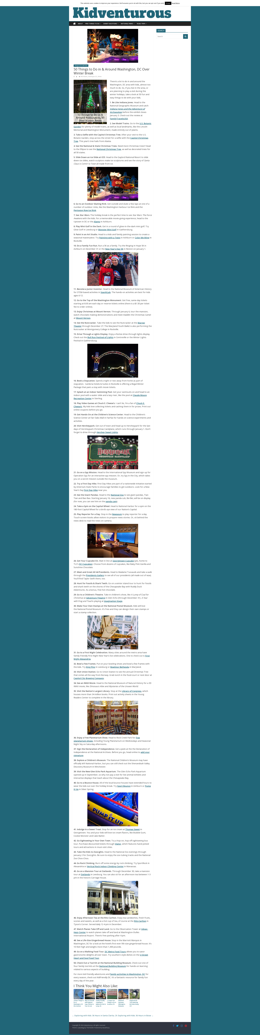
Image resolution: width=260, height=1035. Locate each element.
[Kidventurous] (74, 24)
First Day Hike (91, 490)
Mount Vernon (83, 318)
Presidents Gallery (95, 575)
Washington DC (92, 76)
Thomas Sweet (132, 829)
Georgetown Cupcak (123, 560)
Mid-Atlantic (84, 76)
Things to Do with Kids (81, 66)
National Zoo (117, 495)
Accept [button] (168, 3)
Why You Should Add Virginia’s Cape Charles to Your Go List (89, 1003)
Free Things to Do (92, 24)
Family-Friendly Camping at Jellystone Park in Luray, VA (101, 1003)
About (80, 24)
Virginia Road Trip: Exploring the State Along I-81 (134, 1003)
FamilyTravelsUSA (119, 118)
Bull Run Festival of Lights (100, 337)
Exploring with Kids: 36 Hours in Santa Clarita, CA (94, 1015)
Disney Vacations (110, 24)
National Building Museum (112, 966)
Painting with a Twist (109, 237)
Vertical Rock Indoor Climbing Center (105, 866)
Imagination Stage (113, 601)
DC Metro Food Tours (115, 951)
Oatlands (85, 874)
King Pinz (90, 667)
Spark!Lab (106, 292)
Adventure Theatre (95, 597)
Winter (100, 76)
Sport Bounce (124, 786)
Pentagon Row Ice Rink (85, 210)
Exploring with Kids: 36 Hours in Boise (135, 1015)
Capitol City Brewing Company (89, 678)
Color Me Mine (142, 237)
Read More (176, 3)
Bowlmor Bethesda (119, 667)
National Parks (127, 24)
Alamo (97, 221)
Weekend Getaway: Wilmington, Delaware (121, 1003)
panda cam (111, 501)
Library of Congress (131, 691)
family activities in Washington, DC (127, 974)
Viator (118, 843)
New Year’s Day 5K (114, 249)
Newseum (117, 514)
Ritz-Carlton (140, 921)
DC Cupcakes (85, 564)
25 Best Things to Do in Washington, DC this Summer (79, 1003)
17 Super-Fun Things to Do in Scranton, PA (111, 1002)
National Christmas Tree (109, 149)
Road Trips (141, 24)
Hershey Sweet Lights (107, 432)
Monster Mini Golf (107, 229)
